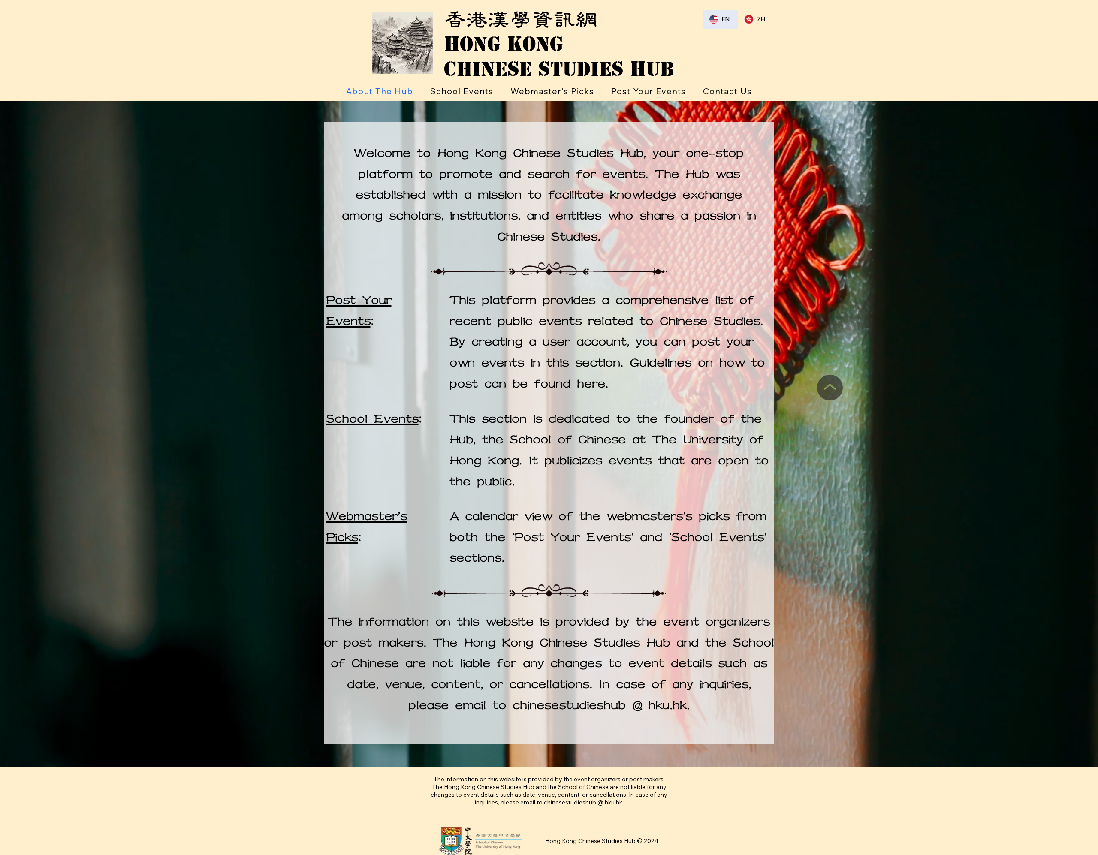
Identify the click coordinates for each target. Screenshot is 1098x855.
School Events (372, 419)
